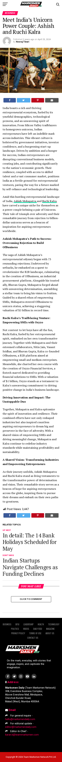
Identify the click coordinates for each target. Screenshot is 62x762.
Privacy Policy (18, 633)
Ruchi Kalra (49, 201)
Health (41, 624)
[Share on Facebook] (9, 100)
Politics (15, 628)
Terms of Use (35, 633)
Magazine (50, 628)
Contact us (32, 637)
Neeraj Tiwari (22, 42)
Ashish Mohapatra (25, 201)
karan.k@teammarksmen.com (22, 734)
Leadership (28, 624)
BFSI (17, 624)
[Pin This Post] (37, 100)
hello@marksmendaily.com (20, 719)
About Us (49, 633)
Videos (26, 628)
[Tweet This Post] (23, 100)
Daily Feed (37, 628)
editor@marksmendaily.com (20, 727)
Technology (53, 624)
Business (7, 624)
